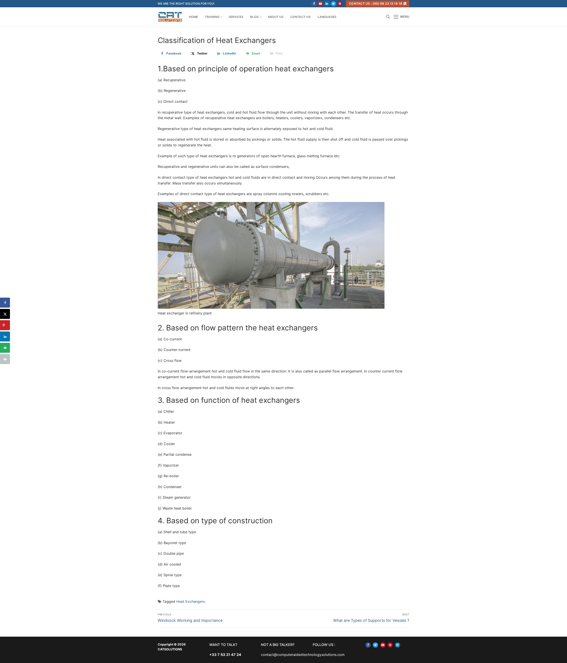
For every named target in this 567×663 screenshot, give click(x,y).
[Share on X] (5, 314)
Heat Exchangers (190, 601)
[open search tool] (388, 17)
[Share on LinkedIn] (5, 336)
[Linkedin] (326, 3)
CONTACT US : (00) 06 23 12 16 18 (375, 3)
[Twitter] (333, 3)
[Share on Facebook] (5, 303)
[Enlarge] (377, 209)
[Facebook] (313, 3)
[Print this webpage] (5, 359)
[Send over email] (5, 348)
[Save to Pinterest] (5, 325)
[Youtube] (320, 3)
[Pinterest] (339, 3)
